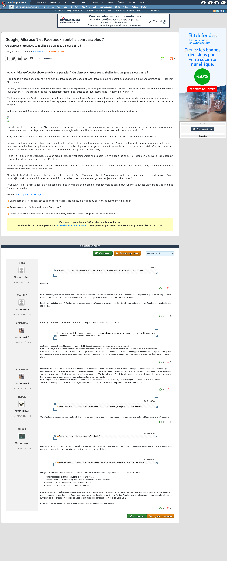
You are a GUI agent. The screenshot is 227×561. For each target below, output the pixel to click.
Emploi (110, 2)
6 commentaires (56, 52)
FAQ (65, 2)
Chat (83, 2)
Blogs (74, 2)
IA (53, 7)
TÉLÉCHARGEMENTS (105, 11)
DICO (146, 11)
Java (76, 7)
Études (121, 2)
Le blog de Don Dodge (28, 194)
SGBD (117, 7)
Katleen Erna (38, 51)
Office (125, 7)
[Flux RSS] (214, 11)
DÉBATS (130, 11)
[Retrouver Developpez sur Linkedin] (224, 11)
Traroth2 (22, 295)
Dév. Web (86, 7)
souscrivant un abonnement (72, 225)
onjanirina (22, 323)
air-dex (22, 429)
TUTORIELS (60, 11)
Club (141, 2)
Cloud (46, 7)
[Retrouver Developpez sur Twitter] (217, 11)
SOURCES (120, 11)
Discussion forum (203, 129)
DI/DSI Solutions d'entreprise (28, 7)
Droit (132, 2)
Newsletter (96, 2)
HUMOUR (155, 11)
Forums (41, 2)
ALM (59, 7)
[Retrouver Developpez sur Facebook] (221, 11)
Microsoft (68, 7)
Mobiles (134, 7)
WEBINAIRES (79, 11)
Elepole (21, 396)
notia (22, 263)
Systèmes (145, 7)
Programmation (105, 7)
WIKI (139, 11)
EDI (94, 7)
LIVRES (90, 11)
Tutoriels (54, 2)
